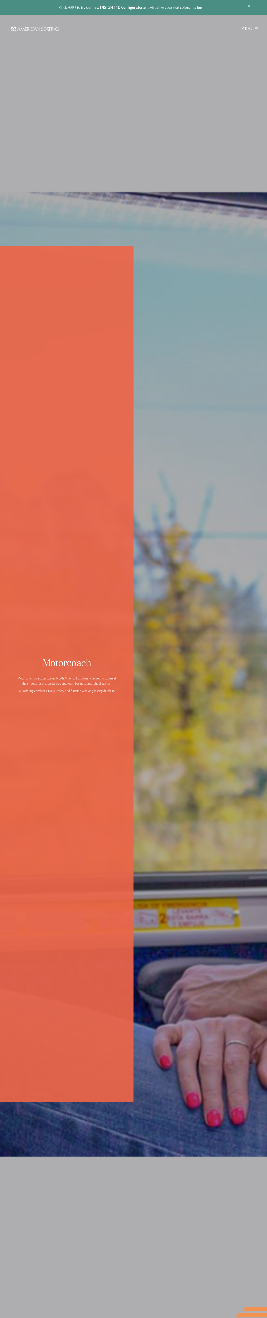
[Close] (249, 6)
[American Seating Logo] (71, 28)
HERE (72, 7)
